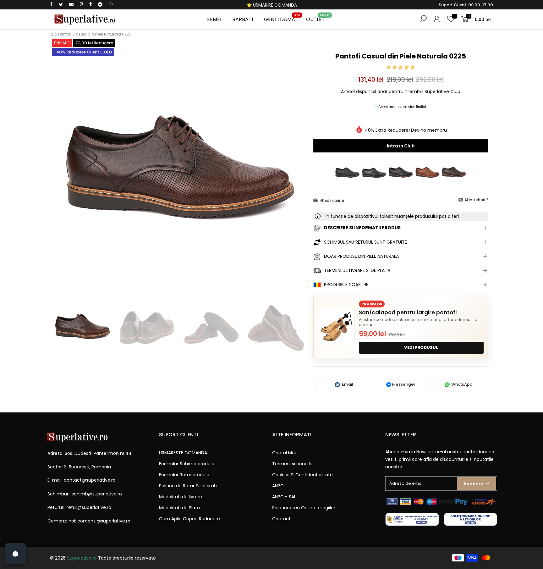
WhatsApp (461, 384)
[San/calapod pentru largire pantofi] (336, 326)
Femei (214, 19)
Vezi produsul (421, 348)
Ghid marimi (331, 200)
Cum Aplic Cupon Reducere (189, 519)
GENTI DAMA (282, 18)
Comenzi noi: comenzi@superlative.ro (88, 521)
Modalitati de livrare (180, 497)
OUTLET (318, 18)
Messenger (403, 384)
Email (347, 384)
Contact (281, 519)
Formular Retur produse (185, 475)
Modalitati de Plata (179, 508)
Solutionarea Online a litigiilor (303, 508)
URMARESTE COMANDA (183, 453)
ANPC (278, 486)
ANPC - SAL (284, 497)
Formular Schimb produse (187, 464)
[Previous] (60, 172)
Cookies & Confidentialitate (302, 475)
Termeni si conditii (292, 464)
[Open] (15, 553)
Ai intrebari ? (476, 199)
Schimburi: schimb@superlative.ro (84, 494)
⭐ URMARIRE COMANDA (271, 5)
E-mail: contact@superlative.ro (81, 480)
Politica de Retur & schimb (188, 486)
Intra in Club (401, 146)
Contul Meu (285, 453)
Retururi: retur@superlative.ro (79, 507)
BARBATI (242, 19)
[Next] (298, 172)
